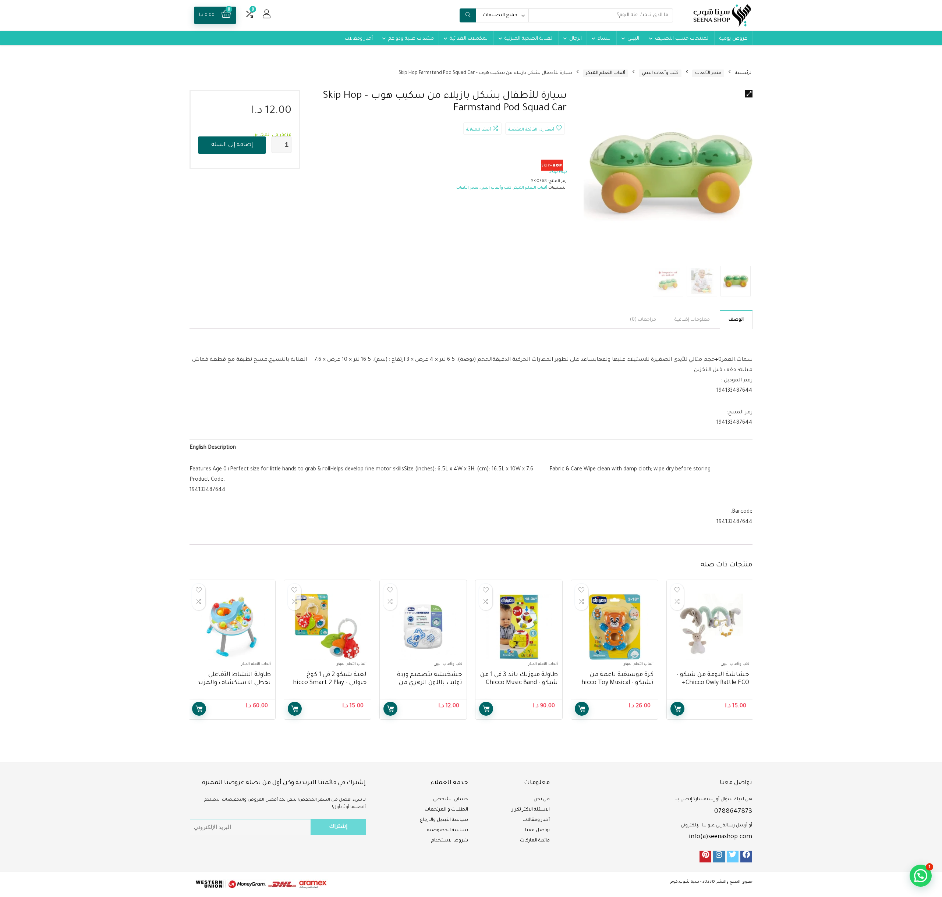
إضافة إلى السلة (232, 145)
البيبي (633, 39)
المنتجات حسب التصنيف (682, 39)
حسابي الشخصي (450, 799)
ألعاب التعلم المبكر (605, 73)
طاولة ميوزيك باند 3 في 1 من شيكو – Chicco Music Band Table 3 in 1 (519, 683)
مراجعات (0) (643, 320)
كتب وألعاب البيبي (660, 73)
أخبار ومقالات (359, 39)
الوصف (736, 320)
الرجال (575, 39)
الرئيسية (743, 73)
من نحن (542, 799)
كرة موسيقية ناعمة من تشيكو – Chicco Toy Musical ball (616, 683)
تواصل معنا (537, 830)
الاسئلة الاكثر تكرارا (530, 809)
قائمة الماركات (535, 840)
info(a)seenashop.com (720, 837)
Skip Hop (558, 172)
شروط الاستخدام (449, 840)
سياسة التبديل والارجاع (444, 820)
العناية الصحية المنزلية (528, 39)
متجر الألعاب (708, 73)
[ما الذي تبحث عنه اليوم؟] (468, 15)
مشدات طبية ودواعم (411, 39)
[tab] (736, 319)
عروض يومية (733, 39)
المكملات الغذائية (469, 39)
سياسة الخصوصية (447, 830)
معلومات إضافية (692, 320)
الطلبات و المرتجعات (446, 809)
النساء (605, 39)
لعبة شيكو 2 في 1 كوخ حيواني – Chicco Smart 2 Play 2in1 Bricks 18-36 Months (327, 683)
